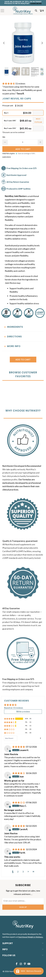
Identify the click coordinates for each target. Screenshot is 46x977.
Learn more (6, 157)
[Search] (36, 10)
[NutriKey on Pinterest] (25, 964)
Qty (3, 137)
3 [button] (23, 871)
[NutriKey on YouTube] (29, 964)
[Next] (42, 43)
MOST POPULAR (38, 120)
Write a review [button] (23, 711)
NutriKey (13, 971)
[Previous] (4, 43)
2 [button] (17, 871)
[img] (18, 746)
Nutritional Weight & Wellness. (30, 937)
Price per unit (7, 105)
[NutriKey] (23, 10)
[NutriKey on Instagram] (21, 964)
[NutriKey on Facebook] (17, 964)
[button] (8, 83)
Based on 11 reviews (13, 707)
